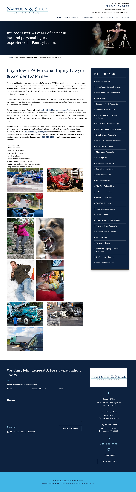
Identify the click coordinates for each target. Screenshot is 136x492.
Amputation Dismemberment (108, 87)
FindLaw (91, 483)
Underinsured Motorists (106, 231)
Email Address (39, 389)
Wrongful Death (103, 243)
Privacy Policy (60, 483)
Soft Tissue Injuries (104, 192)
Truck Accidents (102, 214)
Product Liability (103, 180)
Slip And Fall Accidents (105, 186)
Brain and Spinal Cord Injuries (108, 92)
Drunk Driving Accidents (106, 135)
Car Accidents (101, 98)
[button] (134, 478)
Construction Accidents (105, 110)
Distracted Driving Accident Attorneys (107, 116)
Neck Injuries (101, 158)
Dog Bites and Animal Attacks (108, 129)
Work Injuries (101, 237)
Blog (116, 17)
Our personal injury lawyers (35, 131)
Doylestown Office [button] (109, 461)
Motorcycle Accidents (105, 152)
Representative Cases (105, 17)
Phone (60, 389)
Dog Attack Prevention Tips (107, 123)
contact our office (63, 110)
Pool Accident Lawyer (105, 262)
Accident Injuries (103, 81)
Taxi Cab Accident (103, 203)
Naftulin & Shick (63, 481)
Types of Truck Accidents (106, 226)
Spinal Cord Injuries (104, 197)
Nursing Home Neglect (105, 163)
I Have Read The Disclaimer (22, 432)
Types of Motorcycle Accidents (108, 220)
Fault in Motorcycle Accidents (108, 140)
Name (9, 389)
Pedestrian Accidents (104, 169)
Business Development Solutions (76, 483)
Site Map (52, 483)
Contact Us (125, 17)
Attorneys (74, 17)
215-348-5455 (117, 6)
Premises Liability (103, 175)
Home (59, 17)
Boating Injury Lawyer (105, 257)
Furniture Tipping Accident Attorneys (107, 250)
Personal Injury (87, 17)
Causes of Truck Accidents (107, 104)
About (66, 17)
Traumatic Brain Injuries (106, 209)
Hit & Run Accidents (104, 146)
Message (11, 400)
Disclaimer (11, 427)
